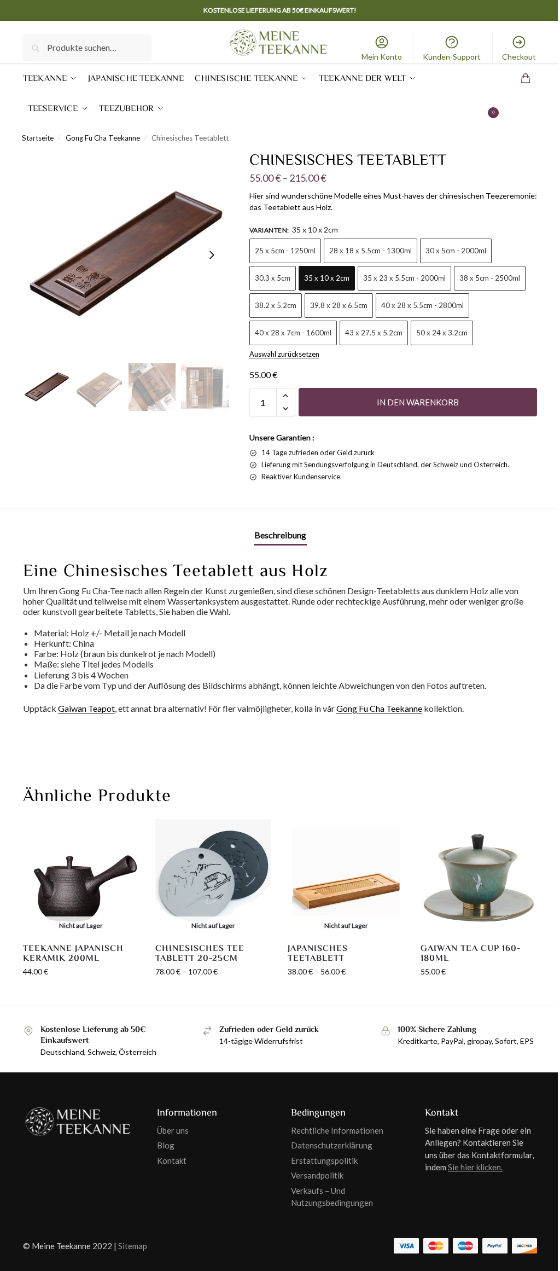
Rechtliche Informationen (337, 1130)
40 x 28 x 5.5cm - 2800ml (422, 305)
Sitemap (132, 1246)
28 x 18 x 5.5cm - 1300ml (370, 250)
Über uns (173, 1130)
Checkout (519, 56)
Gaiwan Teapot (86, 708)
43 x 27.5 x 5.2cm (373, 332)
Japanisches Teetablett (318, 953)
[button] (514, 93)
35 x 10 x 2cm (326, 278)
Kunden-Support (452, 56)
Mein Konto (381, 56)
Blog (165, 1145)
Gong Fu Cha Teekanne (103, 138)
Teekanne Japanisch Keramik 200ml (73, 953)
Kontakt (171, 1160)
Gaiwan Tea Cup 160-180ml (471, 953)
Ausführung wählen (81, 994)
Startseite (38, 138)
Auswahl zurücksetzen (284, 354)
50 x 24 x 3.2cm (442, 332)
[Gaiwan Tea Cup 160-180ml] (478, 877)
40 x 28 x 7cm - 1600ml (293, 332)
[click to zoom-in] (126, 255)
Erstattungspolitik (324, 1160)
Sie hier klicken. (475, 1167)
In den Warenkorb (418, 402)
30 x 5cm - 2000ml (455, 250)
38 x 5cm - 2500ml (489, 278)
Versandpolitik (317, 1175)
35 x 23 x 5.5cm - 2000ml (404, 278)
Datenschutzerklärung (331, 1145)
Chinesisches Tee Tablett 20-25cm (199, 953)
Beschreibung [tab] (280, 535)
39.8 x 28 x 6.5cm (339, 305)
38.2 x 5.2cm (275, 305)
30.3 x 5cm (272, 278)
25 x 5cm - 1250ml (285, 250)
